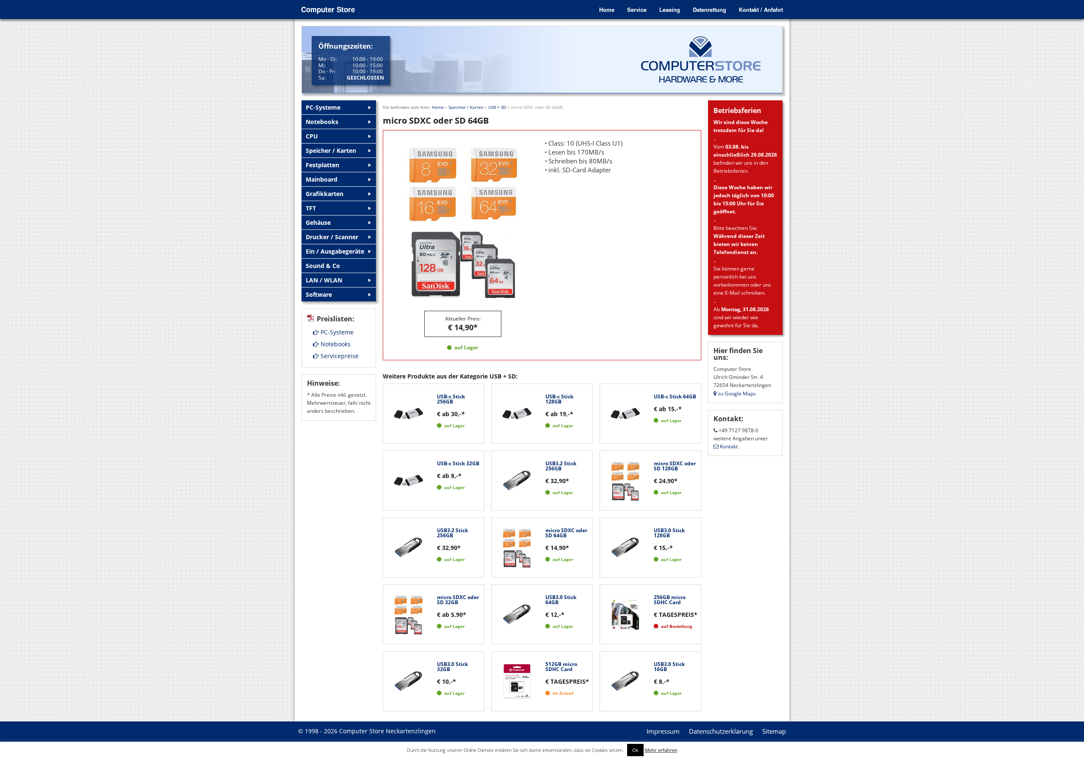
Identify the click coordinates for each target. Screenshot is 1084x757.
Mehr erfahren (661, 750)
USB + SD (497, 107)
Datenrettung (709, 10)
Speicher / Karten (466, 107)
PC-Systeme (336, 332)
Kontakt (728, 446)
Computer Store (328, 9)
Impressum (663, 731)
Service (637, 10)
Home (606, 10)
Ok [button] (635, 750)
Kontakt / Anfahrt (761, 10)
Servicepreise (339, 356)
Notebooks (335, 344)
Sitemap (774, 731)
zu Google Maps (736, 393)
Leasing (669, 10)
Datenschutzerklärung (721, 731)
